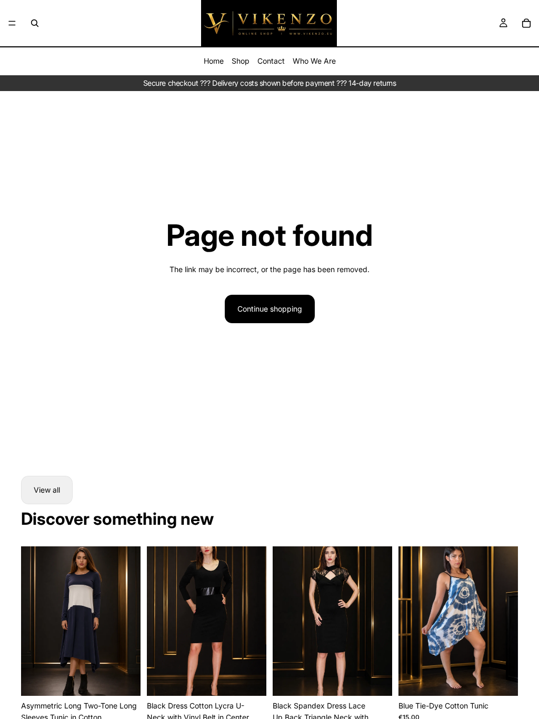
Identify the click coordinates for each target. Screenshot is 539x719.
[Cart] (526, 23)
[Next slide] (380, 621)
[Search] (34, 23)
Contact (271, 60)
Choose (133, 679)
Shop (240, 60)
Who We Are (314, 60)
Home (214, 60)
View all (47, 489)
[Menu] (12, 23)
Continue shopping (269, 308)
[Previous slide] (284, 621)
